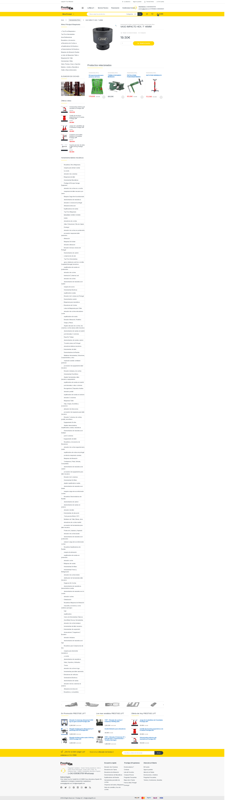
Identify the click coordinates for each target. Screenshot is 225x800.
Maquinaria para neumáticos (72, 302)
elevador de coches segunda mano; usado (73, 448)
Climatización (67, 599)
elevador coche (68, 560)
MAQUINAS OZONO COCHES (72, 215)
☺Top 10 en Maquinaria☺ (68, 31)
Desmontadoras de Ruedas (71, 352)
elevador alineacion (69, 244)
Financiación (115, 8)
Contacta (126, 769)
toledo (66, 218)
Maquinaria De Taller (67, 58)
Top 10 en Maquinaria (70, 212)
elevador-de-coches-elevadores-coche (72, 312)
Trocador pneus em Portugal (72, 343)
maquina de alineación (70, 552)
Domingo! (66, 227)
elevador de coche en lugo (72, 668)
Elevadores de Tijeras (110, 769)
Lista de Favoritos (129, 772)
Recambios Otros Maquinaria (72, 164)
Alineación (67, 238)
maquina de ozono (69, 287)
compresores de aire (70, 256)
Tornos (66, 665)
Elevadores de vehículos (71, 674)
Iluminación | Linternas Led (71, 275)
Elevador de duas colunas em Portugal (71, 249)
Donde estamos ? (129, 767)
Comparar (143, 32)
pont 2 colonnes (68, 435)
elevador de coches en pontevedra (74, 230)
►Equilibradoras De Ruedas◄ (69, 46)
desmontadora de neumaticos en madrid (72, 283)
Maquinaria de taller (69, 177)
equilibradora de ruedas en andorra (74, 394)
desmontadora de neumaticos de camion (72, 468)
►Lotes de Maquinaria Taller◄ (70, 55)
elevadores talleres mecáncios (72, 346)
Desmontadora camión (70, 299)
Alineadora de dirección (71, 689)
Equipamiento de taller (70, 439)
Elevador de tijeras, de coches (72, 371)
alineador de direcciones (71, 409)
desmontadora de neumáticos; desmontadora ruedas (71, 587)
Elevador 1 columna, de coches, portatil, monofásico (71, 418)
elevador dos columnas (70, 174)
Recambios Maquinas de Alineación (74, 602)
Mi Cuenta (161, 1)
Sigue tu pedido (137, 1)
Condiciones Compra (128, 8)
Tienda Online (150, 1)
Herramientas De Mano (126, 24)
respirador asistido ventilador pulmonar (71, 362)
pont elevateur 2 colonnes (71, 334)
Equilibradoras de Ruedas (111, 777)
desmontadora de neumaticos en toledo (72, 487)
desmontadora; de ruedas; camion (73, 340)
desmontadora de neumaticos (72, 199)
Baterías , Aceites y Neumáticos (70, 67)
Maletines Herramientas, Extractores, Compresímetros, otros (73, 356)
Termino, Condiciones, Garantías (153, 780)
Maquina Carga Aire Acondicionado (74, 196)
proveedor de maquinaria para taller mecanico (72, 413)
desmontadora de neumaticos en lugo (72, 641)
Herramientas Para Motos (71, 374)
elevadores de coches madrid (72, 522)
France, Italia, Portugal (130, 782)
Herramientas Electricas (70, 290)
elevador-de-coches (70, 272)
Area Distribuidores (66, 37)
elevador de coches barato (72, 533)
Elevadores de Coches (70, 305)
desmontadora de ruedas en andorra (70, 506)
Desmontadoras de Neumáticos (113, 775)
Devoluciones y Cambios (151, 775)
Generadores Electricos (70, 677)
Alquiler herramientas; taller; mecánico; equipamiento (70, 378)
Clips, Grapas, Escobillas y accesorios (70, 405)
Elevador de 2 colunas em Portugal (74, 296)
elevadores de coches (70, 221)
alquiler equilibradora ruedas (72, 483)
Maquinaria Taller (69, 400)
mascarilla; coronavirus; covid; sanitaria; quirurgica (71, 607)
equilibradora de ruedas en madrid (74, 382)
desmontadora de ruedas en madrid (74, 331)
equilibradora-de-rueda (70, 316)
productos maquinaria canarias (72, 455)
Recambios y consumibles (71, 692)
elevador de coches (69, 278)
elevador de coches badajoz (72, 623)
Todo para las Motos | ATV (71, 516)
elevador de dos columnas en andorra (71, 685)
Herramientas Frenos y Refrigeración (69, 570)
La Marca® (90, 8)
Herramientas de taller (70, 349)
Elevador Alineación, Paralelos (72, 319)
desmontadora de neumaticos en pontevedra (72, 538)
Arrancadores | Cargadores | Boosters (70, 633)
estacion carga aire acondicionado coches (72, 543)
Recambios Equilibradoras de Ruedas (71, 548)
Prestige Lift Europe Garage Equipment (70, 184)
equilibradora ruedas (70, 293)
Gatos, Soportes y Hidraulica (72, 662)
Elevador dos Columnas (111, 767)
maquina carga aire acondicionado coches (72, 492)
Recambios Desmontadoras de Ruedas (71, 497)
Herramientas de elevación (71, 513)
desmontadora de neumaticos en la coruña (72, 592)
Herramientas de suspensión (72, 629)
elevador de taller (69, 510)
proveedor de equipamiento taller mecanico (72, 367)
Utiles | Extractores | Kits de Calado (74, 224)
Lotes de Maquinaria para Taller (73, 308)
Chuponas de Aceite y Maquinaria (114, 784)
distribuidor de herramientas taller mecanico (72, 579)
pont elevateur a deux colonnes (73, 385)
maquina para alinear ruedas (72, 168)
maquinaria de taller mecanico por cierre (72, 192)
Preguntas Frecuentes (130, 777)
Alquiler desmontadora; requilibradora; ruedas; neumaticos (71, 426)
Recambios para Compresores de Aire (72, 647)
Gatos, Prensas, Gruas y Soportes (70, 64)
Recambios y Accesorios (68, 40)
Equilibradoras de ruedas (71, 209)
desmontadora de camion (71, 502)
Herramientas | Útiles (67, 61)
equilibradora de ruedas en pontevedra (70, 268)
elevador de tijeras (69, 637)
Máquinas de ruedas (69, 563)
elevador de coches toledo (72, 575)
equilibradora (67, 614)
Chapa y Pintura (68, 322)
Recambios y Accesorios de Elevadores (70, 443)
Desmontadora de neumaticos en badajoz (72, 431)
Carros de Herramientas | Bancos (73, 617)
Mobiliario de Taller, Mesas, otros (73, 519)
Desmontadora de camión (71, 253)
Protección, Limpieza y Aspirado (73, 530)
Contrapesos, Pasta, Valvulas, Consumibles (71, 462)
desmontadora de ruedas (71, 680)
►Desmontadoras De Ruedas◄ (70, 49)
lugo (65, 611)
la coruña (66, 171)
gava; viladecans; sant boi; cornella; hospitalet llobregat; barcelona (72, 263)
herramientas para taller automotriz (73, 671)
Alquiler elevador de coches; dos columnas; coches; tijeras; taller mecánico (73, 327)
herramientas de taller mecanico (73, 626)
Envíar (159, 753)
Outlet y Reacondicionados (69, 70)
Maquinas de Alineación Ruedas (70, 52)
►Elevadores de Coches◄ (69, 43)
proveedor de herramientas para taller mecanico (72, 526)
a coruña (66, 656)
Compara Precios (129, 775)
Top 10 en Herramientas (68, 34)
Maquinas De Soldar (69, 241)
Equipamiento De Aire (70, 422)
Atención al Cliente (149, 772)
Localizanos (127, 1)
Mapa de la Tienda (129, 780)
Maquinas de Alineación (70, 458)
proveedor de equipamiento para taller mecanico (72, 473)
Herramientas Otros (74, 20)
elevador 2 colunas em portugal (73, 202)
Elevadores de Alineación (111, 772)
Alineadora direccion (70, 205)
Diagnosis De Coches (70, 583)
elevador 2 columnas (70, 397)
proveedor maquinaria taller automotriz (70, 234)
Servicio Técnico (103, 8)
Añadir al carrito (145, 43)
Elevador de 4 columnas (71, 477)
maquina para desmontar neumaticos (69, 652)
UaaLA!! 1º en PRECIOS (67, 1)
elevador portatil (68, 391)
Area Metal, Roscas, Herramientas (73, 620)
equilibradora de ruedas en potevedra (70, 556)
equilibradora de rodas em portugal (74, 452)
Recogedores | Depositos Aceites (73, 388)
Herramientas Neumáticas (71, 180)
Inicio (62, 20)
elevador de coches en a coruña (73, 188)
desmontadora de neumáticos (72, 659)
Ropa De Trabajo (69, 337)
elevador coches (69, 596)
